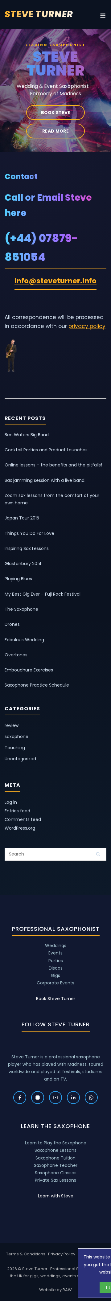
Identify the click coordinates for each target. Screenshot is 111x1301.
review (11, 725)
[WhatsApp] (91, 1097)
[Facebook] (19, 1097)
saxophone (16, 736)
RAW (67, 1290)
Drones (12, 624)
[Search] (98, 854)
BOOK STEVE (55, 112)
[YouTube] (55, 1097)
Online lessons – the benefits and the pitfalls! (53, 465)
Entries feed (17, 811)
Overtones (16, 655)
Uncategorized (20, 759)
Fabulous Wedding (24, 640)
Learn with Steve (55, 1196)
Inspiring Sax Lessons (27, 548)
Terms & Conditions (25, 1254)
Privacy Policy (61, 1254)
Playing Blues (18, 579)
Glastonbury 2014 (23, 563)
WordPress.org (20, 828)
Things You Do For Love (29, 533)
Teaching (15, 748)
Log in (11, 802)
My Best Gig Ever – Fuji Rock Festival (42, 594)
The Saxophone (21, 609)
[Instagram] (37, 1097)
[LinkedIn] (73, 1097)
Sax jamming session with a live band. (45, 480)
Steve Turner (39, 14)
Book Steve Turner (55, 998)
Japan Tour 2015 (22, 518)
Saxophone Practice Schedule (37, 685)
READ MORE (55, 131)
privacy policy (86, 326)
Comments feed (23, 819)
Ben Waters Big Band (27, 435)
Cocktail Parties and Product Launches (46, 450)
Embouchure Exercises (29, 670)
